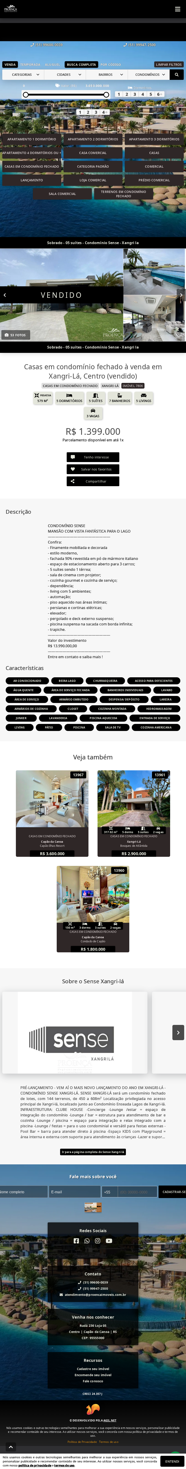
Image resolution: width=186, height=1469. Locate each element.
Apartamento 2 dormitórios (93, 139)
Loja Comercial (93, 180)
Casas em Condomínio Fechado (32, 166)
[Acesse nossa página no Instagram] (97, 1241)
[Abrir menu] (178, 9)
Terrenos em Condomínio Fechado (123, 194)
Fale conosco (93, 1381)
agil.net (109, 1420)
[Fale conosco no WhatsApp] (87, 1241)
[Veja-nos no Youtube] (109, 1241)
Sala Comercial (62, 194)
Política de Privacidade (82, 1442)
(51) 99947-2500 (142, 44)
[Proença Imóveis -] (93, 1208)
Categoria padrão (93, 166)
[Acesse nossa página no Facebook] (76, 1241)
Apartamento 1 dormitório (31, 139)
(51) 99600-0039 (49, 44)
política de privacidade (34, 1465)
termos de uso (64, 1465)
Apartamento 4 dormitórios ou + (31, 153)
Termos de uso (108, 1442)
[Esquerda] (4, 295)
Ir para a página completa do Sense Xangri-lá (93, 1152)
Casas (154, 153)
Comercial (154, 166)
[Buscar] (177, 74)
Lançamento (32, 180)
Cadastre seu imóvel (93, 1369)
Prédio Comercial (154, 180)
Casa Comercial (93, 153)
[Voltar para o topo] (11, 1446)
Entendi (172, 1461)
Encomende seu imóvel (93, 1375)
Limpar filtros (169, 64)
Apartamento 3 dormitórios (154, 139)
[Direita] (181, 295)
